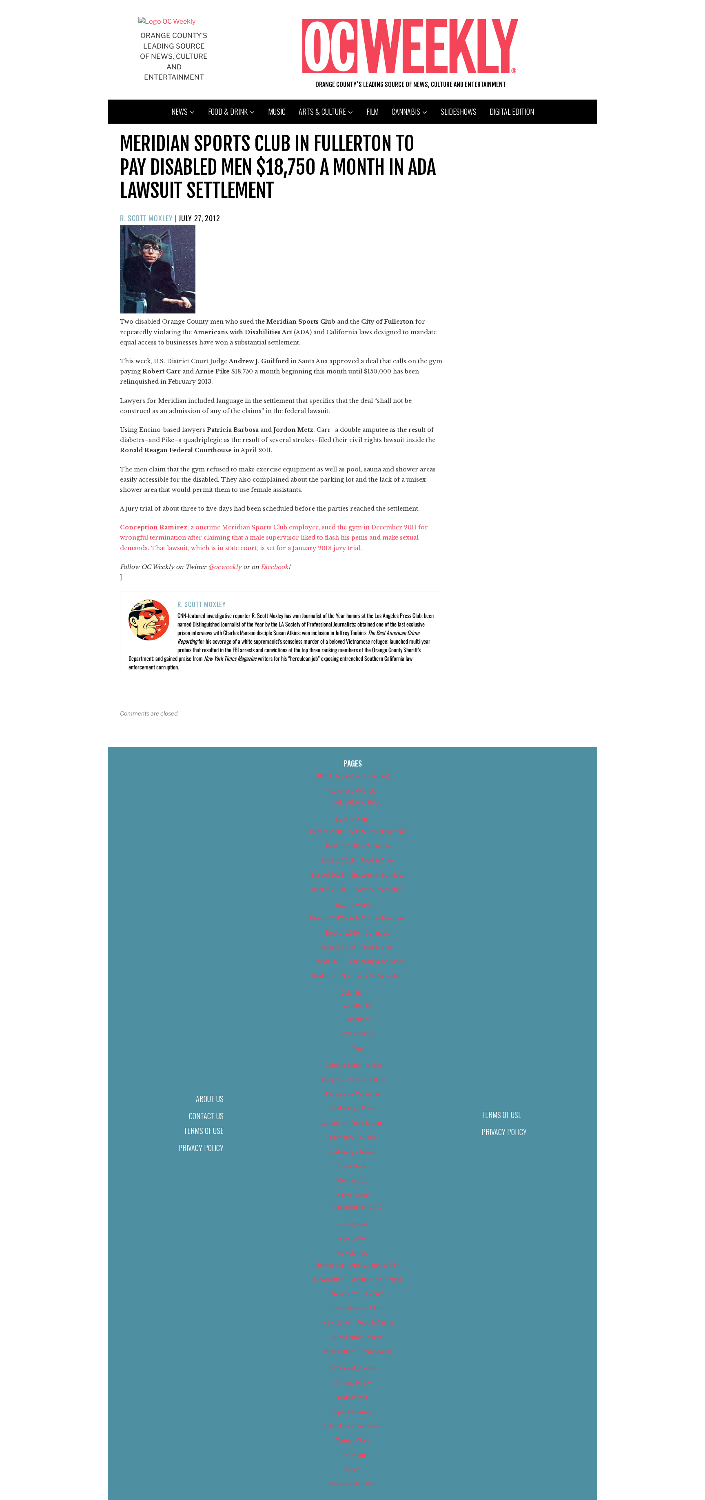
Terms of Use (204, 1130)
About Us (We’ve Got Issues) (353, 775)
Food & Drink (228, 111)
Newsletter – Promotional (357, 1351)
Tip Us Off (352, 1454)
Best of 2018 (353, 819)
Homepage (352, 1223)
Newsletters (352, 1252)
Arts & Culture (322, 111)
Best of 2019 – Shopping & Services (357, 961)
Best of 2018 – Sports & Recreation (357, 889)
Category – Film (352, 1107)
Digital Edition (512, 111)
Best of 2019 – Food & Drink (357, 946)
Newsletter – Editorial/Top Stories (357, 1279)
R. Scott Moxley (146, 218)
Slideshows (459, 111)
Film (372, 111)
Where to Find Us (352, 1483)
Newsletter (352, 1238)
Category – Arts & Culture (352, 1079)
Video (352, 1469)
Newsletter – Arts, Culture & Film (357, 1264)
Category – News (352, 1151)
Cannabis (406, 111)
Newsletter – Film (357, 1307)
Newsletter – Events (357, 1293)
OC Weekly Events (352, 1367)
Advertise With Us (352, 790)
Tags (357, 1047)
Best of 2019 (353, 905)
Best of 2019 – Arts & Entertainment (357, 917)
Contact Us (206, 1116)
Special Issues (352, 1411)
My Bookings (358, 1033)
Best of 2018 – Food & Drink (357, 860)
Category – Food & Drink (352, 1122)
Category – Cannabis (353, 1093)
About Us (210, 1098)
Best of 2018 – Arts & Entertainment (357, 831)
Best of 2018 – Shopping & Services (357, 874)
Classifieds (352, 1165)
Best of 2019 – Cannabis (358, 932)
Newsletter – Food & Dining (357, 1322)
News (179, 111)
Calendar (352, 992)
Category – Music (352, 1136)
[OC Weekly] (166, 21)
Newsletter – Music (357, 1336)
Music (277, 111)
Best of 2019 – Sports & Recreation (357, 975)
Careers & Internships (352, 1064)
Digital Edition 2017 (358, 1206)
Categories (357, 1004)
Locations (357, 1019)
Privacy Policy (201, 1147)
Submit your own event (353, 1425)
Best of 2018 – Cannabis (358, 845)
